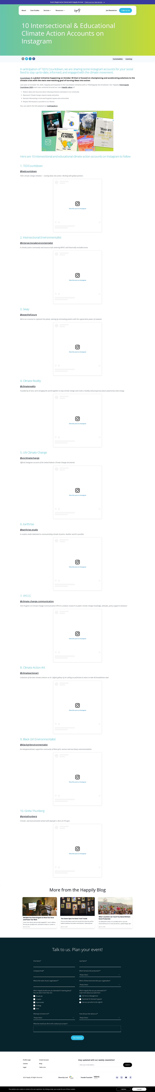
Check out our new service (93, 2)
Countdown (25, 78)
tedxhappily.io (52, 106)
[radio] (100, 996)
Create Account (44, 1060)
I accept (139, 1089)
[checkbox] (54, 1002)
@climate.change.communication (37, 601)
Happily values (67, 87)
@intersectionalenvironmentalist (36, 242)
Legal (24, 1067)
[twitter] (26, 58)
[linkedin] (30, 58)
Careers (25, 1063)
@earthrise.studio (29, 529)
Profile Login (27, 1060)
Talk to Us (42, 1067)
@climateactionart (29, 672)
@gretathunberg (28, 816)
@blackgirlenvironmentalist (34, 744)
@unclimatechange (29, 457)
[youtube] (126, 1077)
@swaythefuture (28, 314)
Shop (40, 1063)
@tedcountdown (28, 171)
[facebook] (33, 58)
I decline (123, 1089)
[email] (23, 58)
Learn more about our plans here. (90, 993)
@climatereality (28, 386)
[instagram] (121, 1077)
